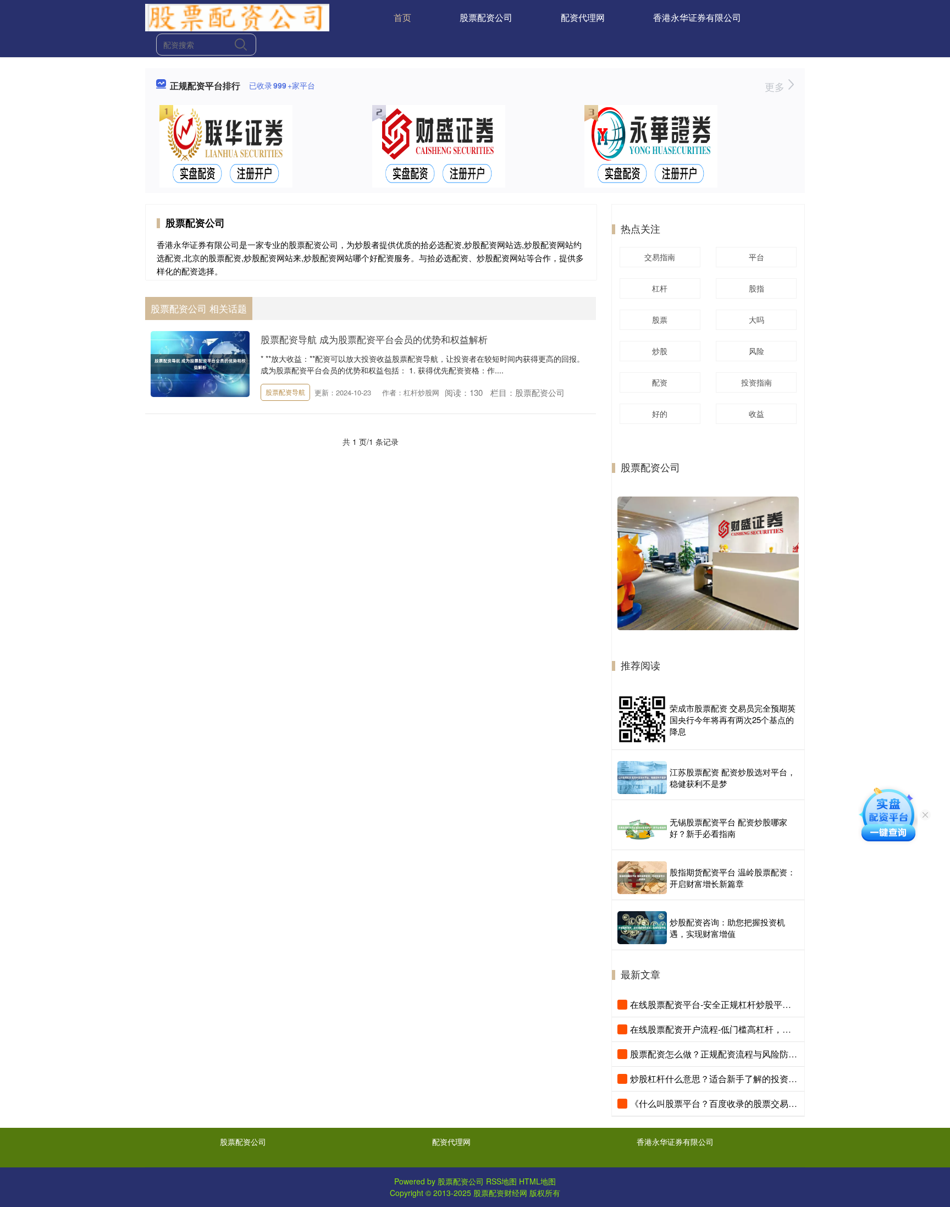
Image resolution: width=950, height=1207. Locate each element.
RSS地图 (501, 1181)
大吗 (756, 319)
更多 (776, 86)
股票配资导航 (285, 391)
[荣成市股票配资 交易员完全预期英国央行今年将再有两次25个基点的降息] (642, 719)
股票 (659, 319)
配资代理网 (583, 17)
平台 (756, 256)
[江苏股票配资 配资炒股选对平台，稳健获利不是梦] (642, 777)
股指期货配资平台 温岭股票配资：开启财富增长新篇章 (733, 877)
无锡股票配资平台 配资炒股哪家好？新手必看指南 (728, 827)
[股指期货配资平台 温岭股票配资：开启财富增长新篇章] (642, 877)
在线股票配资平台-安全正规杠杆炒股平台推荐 (719, 1004)
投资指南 (756, 382)
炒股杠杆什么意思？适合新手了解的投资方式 (718, 1078)
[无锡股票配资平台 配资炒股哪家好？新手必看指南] (642, 827)
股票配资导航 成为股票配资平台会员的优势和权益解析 (374, 339)
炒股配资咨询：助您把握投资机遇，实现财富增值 (727, 927)
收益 (756, 413)
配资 (659, 382)
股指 (756, 288)
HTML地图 (537, 1181)
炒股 (659, 350)
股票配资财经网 (500, 1192)
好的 (659, 413)
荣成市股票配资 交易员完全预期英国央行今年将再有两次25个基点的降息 (733, 719)
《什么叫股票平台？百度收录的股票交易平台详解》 (731, 1103)
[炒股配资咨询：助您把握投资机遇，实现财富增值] (642, 927)
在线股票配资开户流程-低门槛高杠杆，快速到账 (724, 1029)
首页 (402, 17)
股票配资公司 (486, 17)
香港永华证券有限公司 (697, 17)
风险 (756, 350)
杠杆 (659, 288)
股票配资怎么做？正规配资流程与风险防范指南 (722, 1054)
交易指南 (659, 256)
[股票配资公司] (237, 16)
